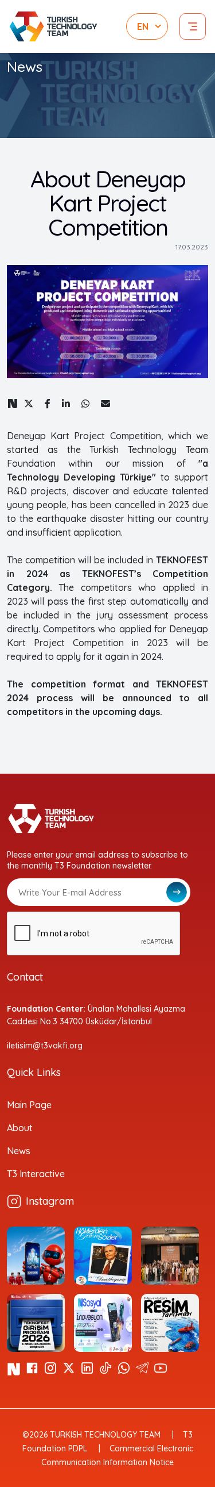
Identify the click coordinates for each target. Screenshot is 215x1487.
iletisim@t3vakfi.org (45, 1045)
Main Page (29, 1105)
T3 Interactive (36, 1173)
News (18, 1150)
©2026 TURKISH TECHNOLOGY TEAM (91, 1435)
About (20, 1127)
